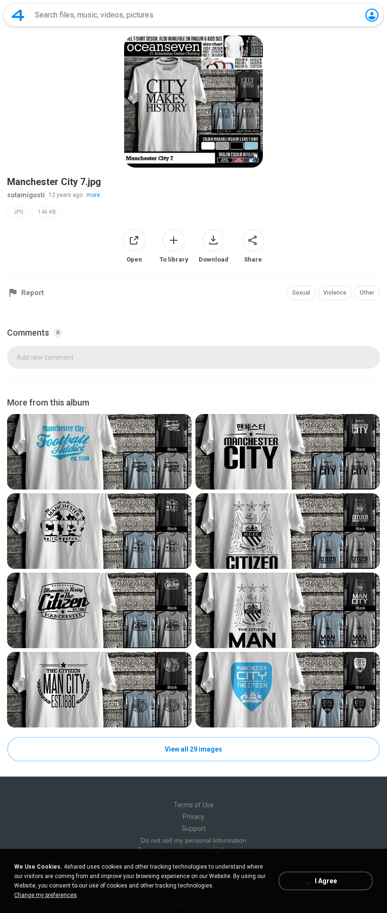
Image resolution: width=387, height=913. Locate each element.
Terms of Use (194, 805)
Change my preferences (45, 895)
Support (194, 828)
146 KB (47, 212)
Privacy (193, 816)
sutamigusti (26, 195)
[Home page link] (17, 15)
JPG (18, 212)
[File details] (99, 452)
